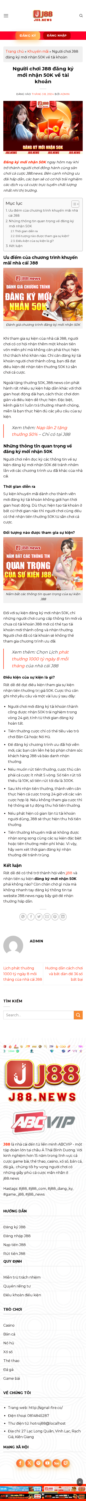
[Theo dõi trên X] (29, 1463)
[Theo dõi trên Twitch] (66, 1463)
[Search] (81, 16)
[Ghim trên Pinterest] (55, 916)
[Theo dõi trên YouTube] (47, 1463)
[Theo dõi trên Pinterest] (38, 1463)
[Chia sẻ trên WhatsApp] (23, 916)
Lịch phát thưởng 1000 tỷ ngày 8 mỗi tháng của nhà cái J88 (22, 974)
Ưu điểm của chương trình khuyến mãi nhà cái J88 (43, 213)
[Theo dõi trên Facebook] (20, 1463)
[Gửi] (78, 1015)
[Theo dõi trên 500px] (56, 1463)
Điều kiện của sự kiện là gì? (35, 241)
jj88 (69, 873)
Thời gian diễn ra (26, 231)
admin (65, 94)
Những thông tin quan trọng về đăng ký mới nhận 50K (41, 223)
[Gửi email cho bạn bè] (47, 916)
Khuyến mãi (38, 51)
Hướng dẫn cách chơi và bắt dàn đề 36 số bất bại (64, 974)
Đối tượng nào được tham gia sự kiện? (42, 236)
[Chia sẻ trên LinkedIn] (63, 916)
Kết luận (15, 246)
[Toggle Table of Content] (73, 204)
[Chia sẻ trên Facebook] (31, 916)
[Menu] (6, 15)
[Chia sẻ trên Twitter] (39, 916)
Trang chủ (15, 51)
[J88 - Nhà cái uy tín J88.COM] (43, 15)
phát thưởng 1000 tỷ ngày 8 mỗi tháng (40, 658)
